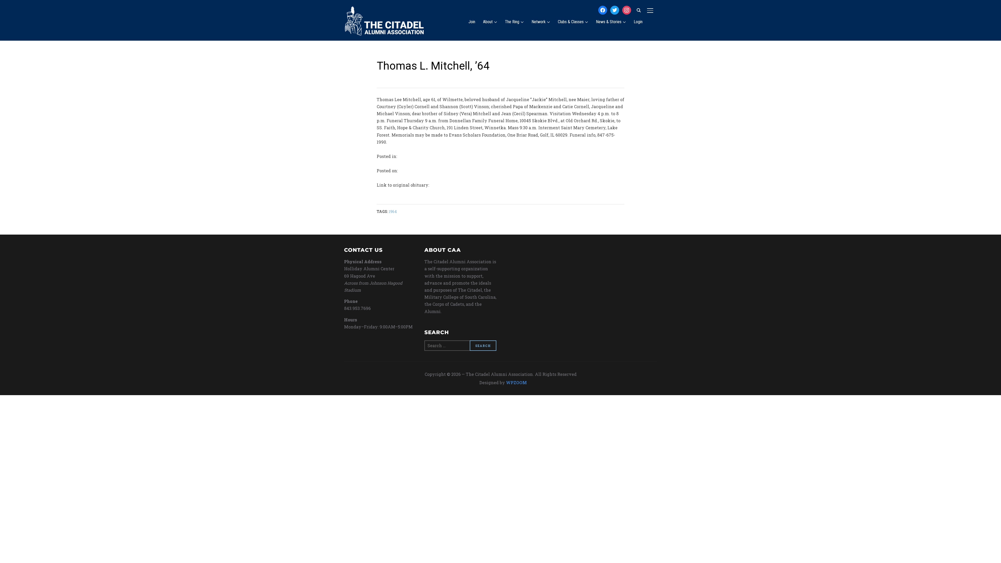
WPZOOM (516, 382)
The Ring (512, 21)
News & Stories (608, 21)
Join (471, 21)
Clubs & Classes (571, 21)
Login (638, 21)
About (488, 21)
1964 (393, 211)
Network (539, 21)
